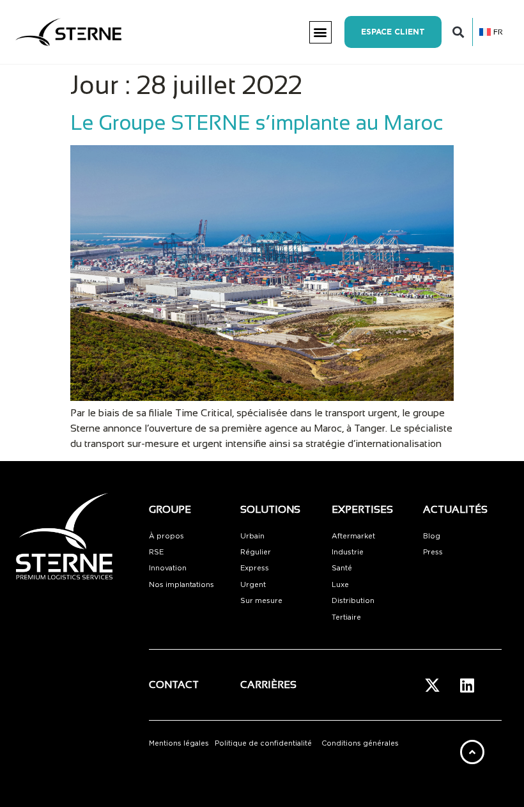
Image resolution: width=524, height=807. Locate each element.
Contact (174, 684)
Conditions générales (360, 743)
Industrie (348, 552)
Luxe (340, 584)
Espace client (393, 32)
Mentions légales (179, 743)
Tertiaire (346, 617)
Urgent (253, 584)
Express (254, 568)
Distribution (353, 600)
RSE (156, 552)
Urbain (252, 536)
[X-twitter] (432, 685)
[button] (320, 32)
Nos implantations (181, 584)
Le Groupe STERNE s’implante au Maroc (256, 122)
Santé (342, 568)
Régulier (255, 552)
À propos (166, 536)
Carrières (268, 684)
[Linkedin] (467, 685)
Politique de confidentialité (263, 743)
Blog (431, 536)
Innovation (168, 568)
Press (433, 552)
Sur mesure (261, 600)
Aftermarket (353, 536)
